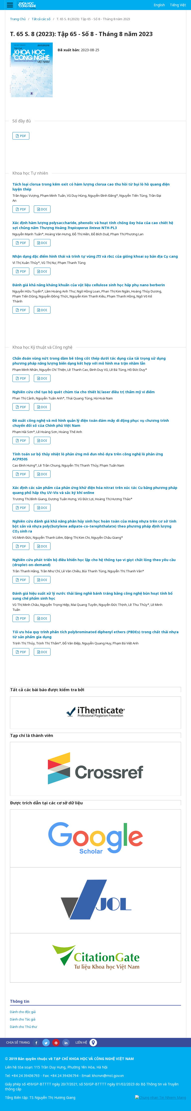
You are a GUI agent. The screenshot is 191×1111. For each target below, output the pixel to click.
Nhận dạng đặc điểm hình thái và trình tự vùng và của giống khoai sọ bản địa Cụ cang (95, 256)
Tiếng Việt (178, 4)
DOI (44, 209)
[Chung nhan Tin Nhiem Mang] (160, 1097)
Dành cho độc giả (23, 1012)
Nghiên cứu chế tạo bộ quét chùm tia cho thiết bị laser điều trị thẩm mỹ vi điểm (83, 391)
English (159, 4)
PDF (22, 136)
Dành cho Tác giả (22, 1019)
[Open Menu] (10, 5)
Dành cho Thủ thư (23, 1026)
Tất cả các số (41, 19)
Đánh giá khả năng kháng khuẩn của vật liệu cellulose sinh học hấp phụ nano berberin (88, 285)
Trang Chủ (18, 19)
